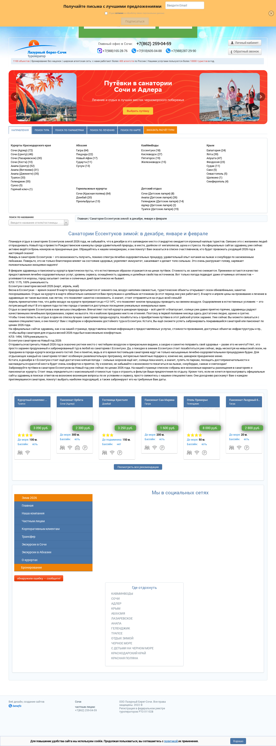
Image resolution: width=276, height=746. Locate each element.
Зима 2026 (28, 498)
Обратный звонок (246, 51)
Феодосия (213, 162)
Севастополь (215, 173)
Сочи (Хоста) (19, 162)
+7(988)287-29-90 (183, 51)
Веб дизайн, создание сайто (26, 701)
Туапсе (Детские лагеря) (157, 209)
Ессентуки (148, 150)
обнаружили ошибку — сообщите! (38, 578)
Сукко (15, 185)
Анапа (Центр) (20, 166)
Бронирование (31, 567)
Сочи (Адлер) (19, 150)
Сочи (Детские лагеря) (156, 193)
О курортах (29, 560)
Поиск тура (42, 130)
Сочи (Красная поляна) (91, 193)
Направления (20, 130)
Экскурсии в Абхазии (35, 552)
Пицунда (82, 154)
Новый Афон (84, 158)
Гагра (80, 150)
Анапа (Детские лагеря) (156, 197)
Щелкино (213, 177)
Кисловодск (149, 154)
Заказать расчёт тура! (160, 129)
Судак (211, 166)
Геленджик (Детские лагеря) (160, 201)
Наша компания (32, 513)
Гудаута (81, 162)
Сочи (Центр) (19, 154)
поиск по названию (21, 216)
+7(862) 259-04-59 (153, 43)
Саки (210, 170)
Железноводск (151, 162)
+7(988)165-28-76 (115, 51)
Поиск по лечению (102, 130)
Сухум (80, 166)
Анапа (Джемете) (22, 173)
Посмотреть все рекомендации (138, 467)
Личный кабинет (246, 43)
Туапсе (15, 177)
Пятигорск (148, 158)
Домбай (81, 197)
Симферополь (216, 181)
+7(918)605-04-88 (149, 51)
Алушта (212, 158)
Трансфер (27, 536)
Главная (82, 218)
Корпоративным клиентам (40, 529)
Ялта (210, 154)
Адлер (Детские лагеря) (157, 205)
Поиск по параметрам (69, 130)
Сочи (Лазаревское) (24, 158)
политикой (171, 741)
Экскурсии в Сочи (33, 544)
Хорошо (238, 741)
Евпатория (214, 150)
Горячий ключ (20, 189)
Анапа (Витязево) (22, 170)
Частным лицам (32, 521)
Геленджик (18, 181)
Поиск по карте (131, 130)
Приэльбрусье (85, 201)
